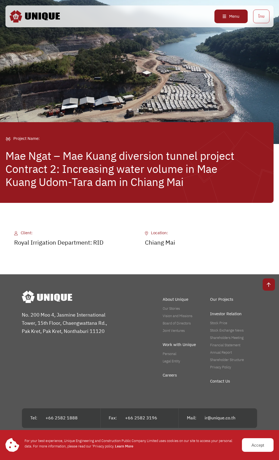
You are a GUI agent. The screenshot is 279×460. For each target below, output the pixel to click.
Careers (170, 375)
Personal (169, 354)
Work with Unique (179, 344)
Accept (257, 445)
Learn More (124, 446)
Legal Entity (171, 361)
